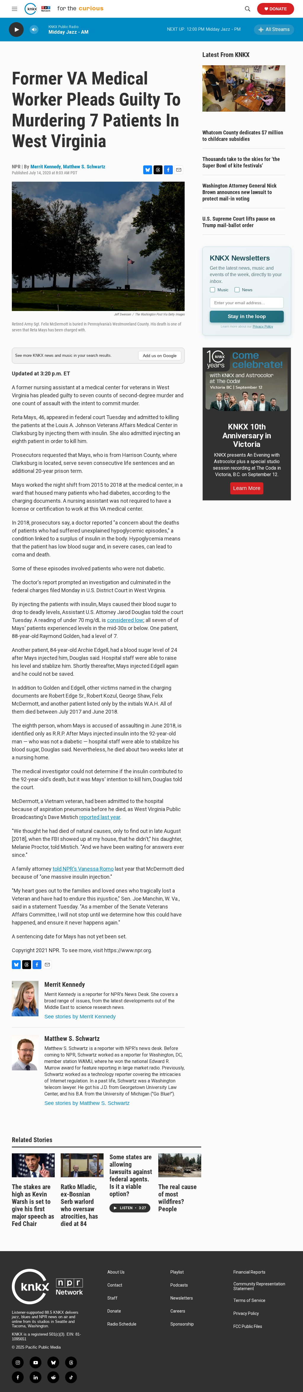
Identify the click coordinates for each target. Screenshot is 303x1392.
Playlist (177, 1272)
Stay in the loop (247, 316)
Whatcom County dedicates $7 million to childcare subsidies (242, 135)
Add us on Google (160, 355)
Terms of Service (249, 1300)
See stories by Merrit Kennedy (80, 1017)
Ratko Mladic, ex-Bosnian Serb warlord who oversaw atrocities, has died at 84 (79, 1205)
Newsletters (181, 1298)
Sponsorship (182, 1324)
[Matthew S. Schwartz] (25, 1052)
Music (222, 289)
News (247, 289)
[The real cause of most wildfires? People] (179, 1165)
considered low (125, 620)
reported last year (99, 817)
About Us (116, 1272)
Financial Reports (249, 1272)
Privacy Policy (263, 326)
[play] (16, 29)
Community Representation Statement (259, 1286)
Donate (278, 8)
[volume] (34, 29)
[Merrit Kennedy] (25, 998)
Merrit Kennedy (45, 167)
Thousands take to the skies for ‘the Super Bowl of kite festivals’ (241, 162)
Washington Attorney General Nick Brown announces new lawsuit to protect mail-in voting (239, 192)
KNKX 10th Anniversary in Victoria (247, 435)
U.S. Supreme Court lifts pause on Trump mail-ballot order (238, 222)
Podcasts (179, 1285)
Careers (177, 1311)
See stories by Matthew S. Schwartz (87, 1103)
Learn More (246, 488)
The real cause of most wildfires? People (177, 1198)
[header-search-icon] (247, 9)
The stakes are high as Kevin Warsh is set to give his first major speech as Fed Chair (33, 1205)
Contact (114, 1285)
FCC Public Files (247, 1326)
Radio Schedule (121, 1324)
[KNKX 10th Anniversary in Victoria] (247, 381)
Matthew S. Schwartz (84, 167)
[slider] (43, 29)
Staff (112, 1298)
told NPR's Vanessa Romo (83, 869)
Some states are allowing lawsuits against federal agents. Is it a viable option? (130, 1175)
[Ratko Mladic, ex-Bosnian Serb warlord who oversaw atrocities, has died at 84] (82, 1165)
